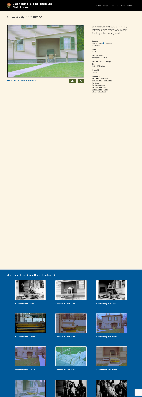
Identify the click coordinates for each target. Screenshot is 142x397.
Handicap (95, 83)
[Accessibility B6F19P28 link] (30, 356)
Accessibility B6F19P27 (65, 370)
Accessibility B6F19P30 (65, 336)
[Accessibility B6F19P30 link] (71, 323)
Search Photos (127, 5)
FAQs (105, 5)
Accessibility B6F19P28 (25, 370)
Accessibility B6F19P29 (106, 336)
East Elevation (97, 81)
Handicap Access (98, 85)
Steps (94, 92)
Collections (114, 5)
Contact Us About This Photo (22, 80)
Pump (106, 90)
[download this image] (72, 80)
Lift (104, 87)
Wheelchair (102, 92)
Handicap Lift (97, 87)
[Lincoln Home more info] (103, 43)
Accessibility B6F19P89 (25, 336)
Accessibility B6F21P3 (24, 303)
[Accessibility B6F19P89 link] (30, 323)
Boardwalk (104, 78)
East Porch (108, 81)
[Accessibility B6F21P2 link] (71, 290)
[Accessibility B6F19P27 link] (71, 356)
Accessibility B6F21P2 (65, 303)
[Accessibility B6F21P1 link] (111, 290)
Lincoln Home (97, 90)
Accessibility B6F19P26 (106, 370)
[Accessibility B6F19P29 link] (111, 323)
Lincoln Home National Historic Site (32, 3)
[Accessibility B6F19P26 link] (111, 356)
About (98, 5)
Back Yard (95, 78)
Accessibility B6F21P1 (106, 303)
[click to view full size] (45, 51)
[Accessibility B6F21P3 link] (30, 290)
